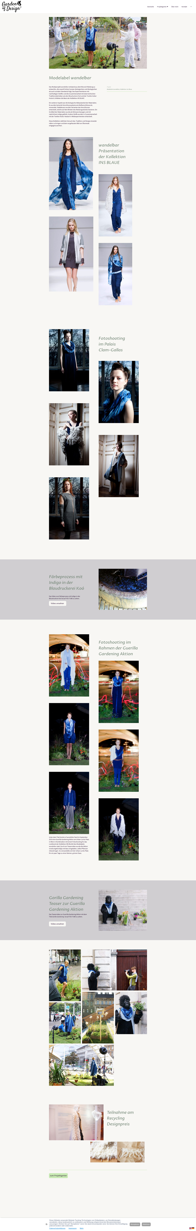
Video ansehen (57, 603)
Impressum (73, 1228)
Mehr (82, 1228)
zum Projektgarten (58, 1175)
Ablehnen (146, 1224)
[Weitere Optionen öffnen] (191, 7)
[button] (190, 1228)
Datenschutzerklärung (57, 1228)
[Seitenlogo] (12, 6)
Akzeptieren (135, 1224)
